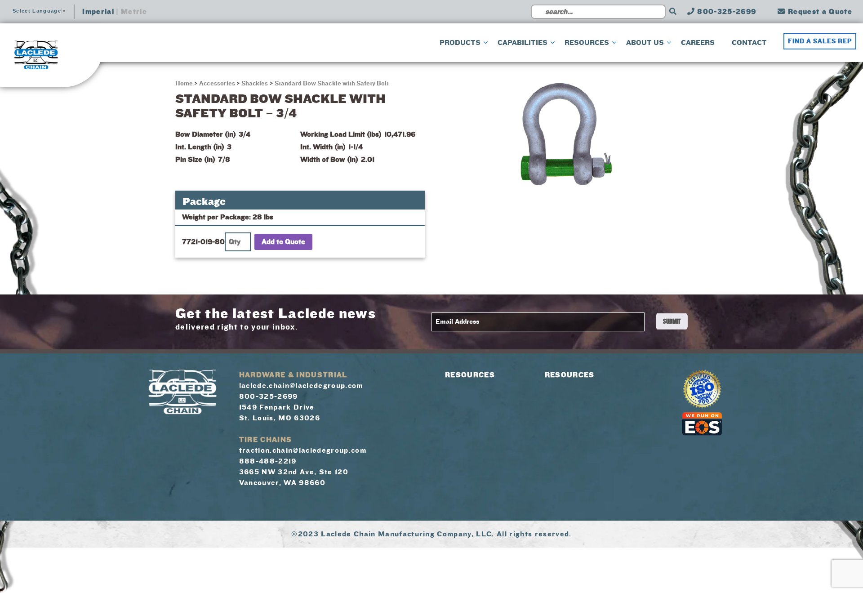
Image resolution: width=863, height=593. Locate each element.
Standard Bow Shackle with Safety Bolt (332, 83)
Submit (672, 321)
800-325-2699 (725, 12)
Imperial (98, 12)
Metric (134, 12)
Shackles (254, 83)
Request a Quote (819, 12)
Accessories (217, 83)
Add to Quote (283, 242)
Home (184, 83)
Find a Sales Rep (820, 41)
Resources (470, 375)
